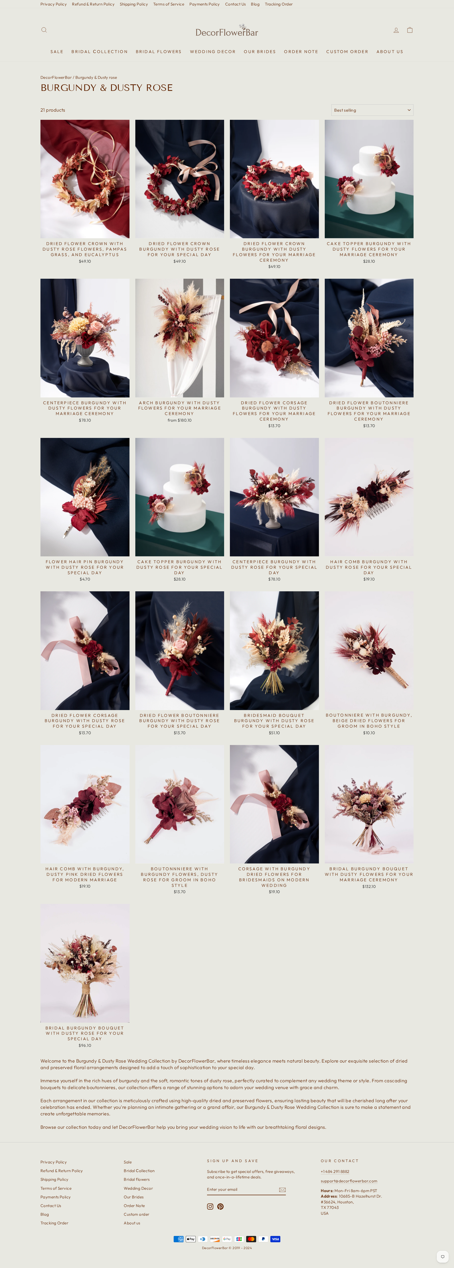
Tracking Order (279, 4)
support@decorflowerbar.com (349, 1180)
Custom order (347, 51)
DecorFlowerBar (56, 77)
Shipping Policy (134, 4)
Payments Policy (204, 4)
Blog (255, 4)
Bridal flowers (159, 51)
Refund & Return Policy (93, 4)
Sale (57, 51)
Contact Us (235, 4)
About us (390, 51)
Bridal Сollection (99, 51)
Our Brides (260, 51)
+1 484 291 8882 (335, 1171)
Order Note (301, 51)
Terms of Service (168, 4)
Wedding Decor (213, 51)
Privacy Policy (53, 4)
